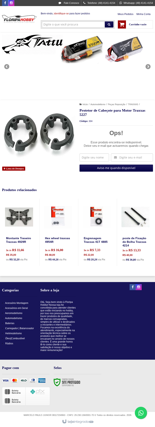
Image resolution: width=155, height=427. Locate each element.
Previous (7, 66)
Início (85, 104)
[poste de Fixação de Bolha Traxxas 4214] (135, 232)
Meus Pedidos (125, 14)
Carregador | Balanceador (19, 328)
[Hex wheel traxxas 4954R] (58, 232)
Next (148, 64)
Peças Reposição (116, 104)
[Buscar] (109, 24)
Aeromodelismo (13, 313)
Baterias (9, 323)
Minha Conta (143, 14)
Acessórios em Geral (16, 308)
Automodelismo (97, 104)
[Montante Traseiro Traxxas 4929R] (19, 232)
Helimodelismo (13, 333)
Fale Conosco (71, 3)
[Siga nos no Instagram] (11, 3)
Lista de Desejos (15, 168)
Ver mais (21, 247)
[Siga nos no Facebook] (5, 3)
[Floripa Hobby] (19, 19)
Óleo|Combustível (15, 338)
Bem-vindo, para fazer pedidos (65, 13)
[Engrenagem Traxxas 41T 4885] (97, 232)
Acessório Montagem (16, 303)
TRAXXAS (133, 104)
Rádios (9, 343)
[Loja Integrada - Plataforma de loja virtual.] (77, 422)
